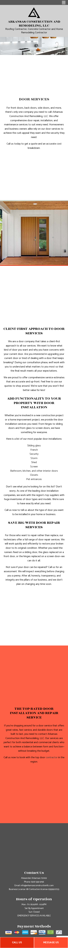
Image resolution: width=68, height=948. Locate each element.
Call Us (17, 942)
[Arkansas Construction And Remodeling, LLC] (34, 12)
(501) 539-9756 (37, 882)
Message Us (51, 942)
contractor (52, 757)
